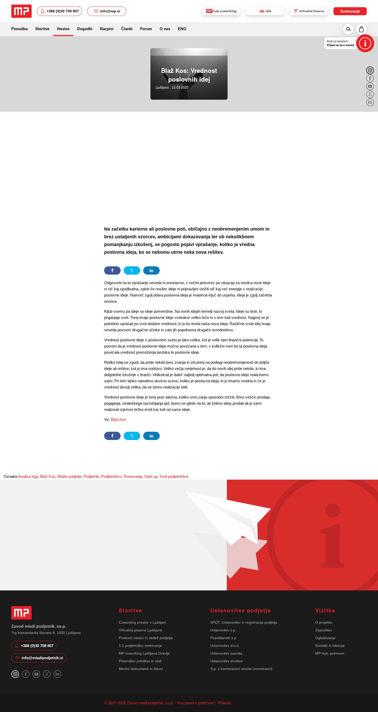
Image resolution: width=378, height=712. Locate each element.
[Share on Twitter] (132, 270)
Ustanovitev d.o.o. (225, 645)
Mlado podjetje (69, 476)
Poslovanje (133, 476)
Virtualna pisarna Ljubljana (140, 630)
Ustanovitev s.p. (223, 630)
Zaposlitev (323, 630)
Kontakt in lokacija (330, 645)
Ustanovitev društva (226, 661)
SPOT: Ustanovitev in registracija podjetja (243, 622)
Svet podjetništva (173, 476)
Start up (150, 476)
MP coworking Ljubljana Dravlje (144, 653)
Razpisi (106, 29)
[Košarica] (361, 29)
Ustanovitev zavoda (226, 653)
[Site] (21, 11)
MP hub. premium (329, 653)
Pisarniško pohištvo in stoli (140, 661)
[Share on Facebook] (112, 270)
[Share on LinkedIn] (151, 270)
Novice (63, 29)
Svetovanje (350, 11)
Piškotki (224, 703)
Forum (146, 29)
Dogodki (84, 29)
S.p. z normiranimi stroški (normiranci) (241, 669)
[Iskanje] (348, 29)
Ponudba (19, 29)
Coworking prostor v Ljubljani (142, 622)
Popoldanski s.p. (223, 638)
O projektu (323, 622)
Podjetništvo (111, 476)
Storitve (42, 29)
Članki (126, 29)
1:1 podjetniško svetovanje (140, 645)
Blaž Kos (118, 419)
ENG (182, 29)
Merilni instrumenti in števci (141, 669)
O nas (165, 29)
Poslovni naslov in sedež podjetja (146, 638)
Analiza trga (28, 476)
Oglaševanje (325, 638)
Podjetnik (91, 476)
